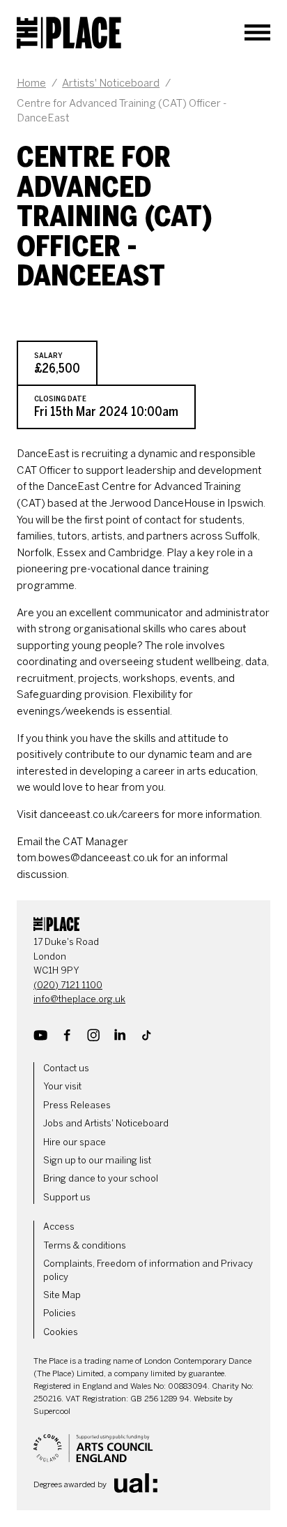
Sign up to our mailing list (97, 1160)
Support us (67, 1197)
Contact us (66, 1068)
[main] (143, 475)
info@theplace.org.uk (79, 999)
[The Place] (69, 33)
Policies (59, 1313)
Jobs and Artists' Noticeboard (106, 1123)
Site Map (62, 1295)
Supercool (51, 1411)
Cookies (60, 1332)
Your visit (62, 1086)
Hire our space (74, 1142)
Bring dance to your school (100, 1178)
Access (59, 1226)
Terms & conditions (84, 1245)
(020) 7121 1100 (67, 985)
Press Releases (77, 1105)
